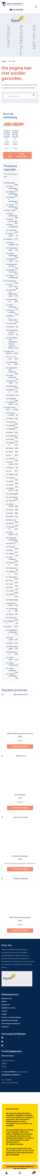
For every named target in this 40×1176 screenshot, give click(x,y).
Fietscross (12, 458)
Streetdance (13, 568)
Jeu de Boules (13, 497)
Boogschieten (13, 436)
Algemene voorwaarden (10, 1020)
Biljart (10, 429)
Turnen (11, 584)
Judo (10, 500)
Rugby (11, 550)
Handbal (11, 474)
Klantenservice (7, 998)
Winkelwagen (31, 1171)
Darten (11, 452)
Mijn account (6, 1173)
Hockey (11, 481)
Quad (10, 543)
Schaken (11, 553)
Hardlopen (12, 478)
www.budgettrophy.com (15, 1151)
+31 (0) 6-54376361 (9, 1072)
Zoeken (20, 1173)
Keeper (11, 643)
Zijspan (11, 614)
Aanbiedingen (10, 183)
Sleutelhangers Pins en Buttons (13, 332)
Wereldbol (12, 600)
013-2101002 (17, 10)
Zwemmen (12, 618)
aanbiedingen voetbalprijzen (13, 632)
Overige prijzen (11, 281)
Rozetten (12, 327)
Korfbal (11, 516)
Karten (11, 513)
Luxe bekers (12, 230)
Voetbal (11, 591)
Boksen (11, 432)
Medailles (9, 239)
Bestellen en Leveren (8, 1008)
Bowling (11, 439)
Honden (11, 485)
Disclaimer (5, 1027)
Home (4, 61)
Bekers (8, 210)
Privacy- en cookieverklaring (11, 1017)
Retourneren (6, 1005)
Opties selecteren (22, 155)
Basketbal (12, 425)
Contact (4, 1014)
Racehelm (12, 547)
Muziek (11, 523)
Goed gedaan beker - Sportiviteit (13, 370)
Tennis (11, 580)
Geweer (11, 467)
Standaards (12, 399)
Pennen (11, 323)
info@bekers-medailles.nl (11, 1075)
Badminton (12, 422)
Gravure (4, 1011)
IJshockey (12, 494)
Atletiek (11, 418)
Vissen (11, 587)
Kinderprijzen (13, 386)
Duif (10, 455)
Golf (10, 471)
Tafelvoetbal (13, 577)
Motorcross (12, 520)
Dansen (11, 448)
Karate (11, 509)
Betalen (4, 1001)
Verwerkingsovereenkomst (11, 1023)
